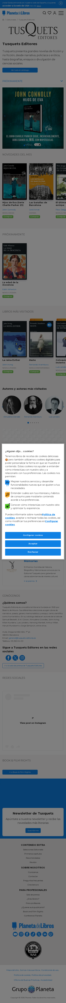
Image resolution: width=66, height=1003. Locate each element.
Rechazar (33, 552)
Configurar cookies (33, 535)
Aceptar (33, 543)
